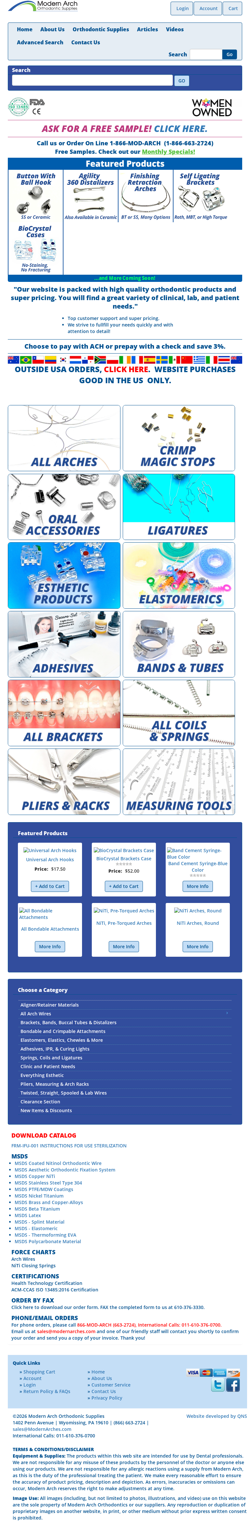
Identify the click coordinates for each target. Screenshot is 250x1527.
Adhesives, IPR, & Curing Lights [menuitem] (55, 1049)
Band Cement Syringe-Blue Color (198, 866)
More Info (198, 886)
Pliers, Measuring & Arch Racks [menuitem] (55, 1084)
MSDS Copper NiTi (35, 1176)
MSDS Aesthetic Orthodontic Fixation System (65, 1170)
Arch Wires (23, 1259)
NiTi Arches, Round (198, 923)
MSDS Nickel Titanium (39, 1196)
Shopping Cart (39, 1372)
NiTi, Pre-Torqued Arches (124, 923)
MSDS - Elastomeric (36, 1228)
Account (209, 8)
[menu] (125, 1057)
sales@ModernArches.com (42, 1429)
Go (230, 54)
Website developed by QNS (217, 1416)
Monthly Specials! (168, 151)
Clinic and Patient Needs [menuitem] (48, 1066)
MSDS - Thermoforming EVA (45, 1235)
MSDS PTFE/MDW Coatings (44, 1189)
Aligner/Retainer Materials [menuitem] (50, 1005)
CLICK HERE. (181, 128)
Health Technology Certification (46, 1283)
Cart (233, 8)
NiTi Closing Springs (33, 1265)
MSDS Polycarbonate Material (48, 1241)
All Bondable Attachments (50, 929)
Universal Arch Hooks (50, 859)
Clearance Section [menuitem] (40, 1101)
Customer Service (111, 1385)
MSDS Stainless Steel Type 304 (48, 1183)
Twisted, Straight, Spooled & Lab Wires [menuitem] (64, 1093)
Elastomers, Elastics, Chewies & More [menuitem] (62, 1040)
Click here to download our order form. (55, 1307)
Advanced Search (40, 42)
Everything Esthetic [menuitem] (42, 1075)
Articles (147, 29)
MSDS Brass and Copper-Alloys (49, 1202)
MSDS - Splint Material (39, 1222)
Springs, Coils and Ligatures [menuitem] (51, 1057)
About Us (52, 29)
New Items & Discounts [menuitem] (46, 1110)
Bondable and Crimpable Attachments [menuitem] (63, 1031)
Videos (175, 29)
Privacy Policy (106, 1398)
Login (182, 8)
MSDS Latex (28, 1215)
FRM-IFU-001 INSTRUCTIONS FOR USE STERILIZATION (69, 1145)
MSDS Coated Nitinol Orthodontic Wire (58, 1163)
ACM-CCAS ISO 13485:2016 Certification (54, 1290)
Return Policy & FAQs (46, 1391)
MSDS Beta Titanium (37, 1209)
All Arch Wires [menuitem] (36, 1014)
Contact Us (85, 42)
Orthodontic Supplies (101, 29)
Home (25, 29)
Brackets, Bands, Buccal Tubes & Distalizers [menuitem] (69, 1022)
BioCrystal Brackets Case (123, 858)
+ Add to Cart (50, 886)
